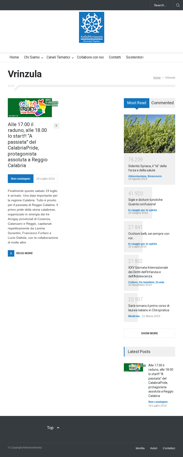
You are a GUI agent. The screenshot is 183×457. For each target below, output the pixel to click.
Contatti (115, 57)
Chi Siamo (32, 57)
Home (14, 57)
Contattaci (169, 448)
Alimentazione (137, 176)
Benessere (155, 176)
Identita (140, 448)
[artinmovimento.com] (91, 35)
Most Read (136, 102)
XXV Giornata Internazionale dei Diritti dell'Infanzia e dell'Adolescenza (148, 272)
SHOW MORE (149, 333)
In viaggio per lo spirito (142, 210)
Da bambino (146, 282)
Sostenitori (134, 57)
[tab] (137, 104)
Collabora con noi (90, 57)
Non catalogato (20, 178)
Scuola (160, 282)
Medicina (134, 316)
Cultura (133, 282)
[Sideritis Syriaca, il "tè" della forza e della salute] (149, 133)
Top (50, 427)
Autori (153, 448)
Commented (162, 102)
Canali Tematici (58, 57)
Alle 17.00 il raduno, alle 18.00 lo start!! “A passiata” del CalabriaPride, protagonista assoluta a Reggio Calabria (28, 145)
